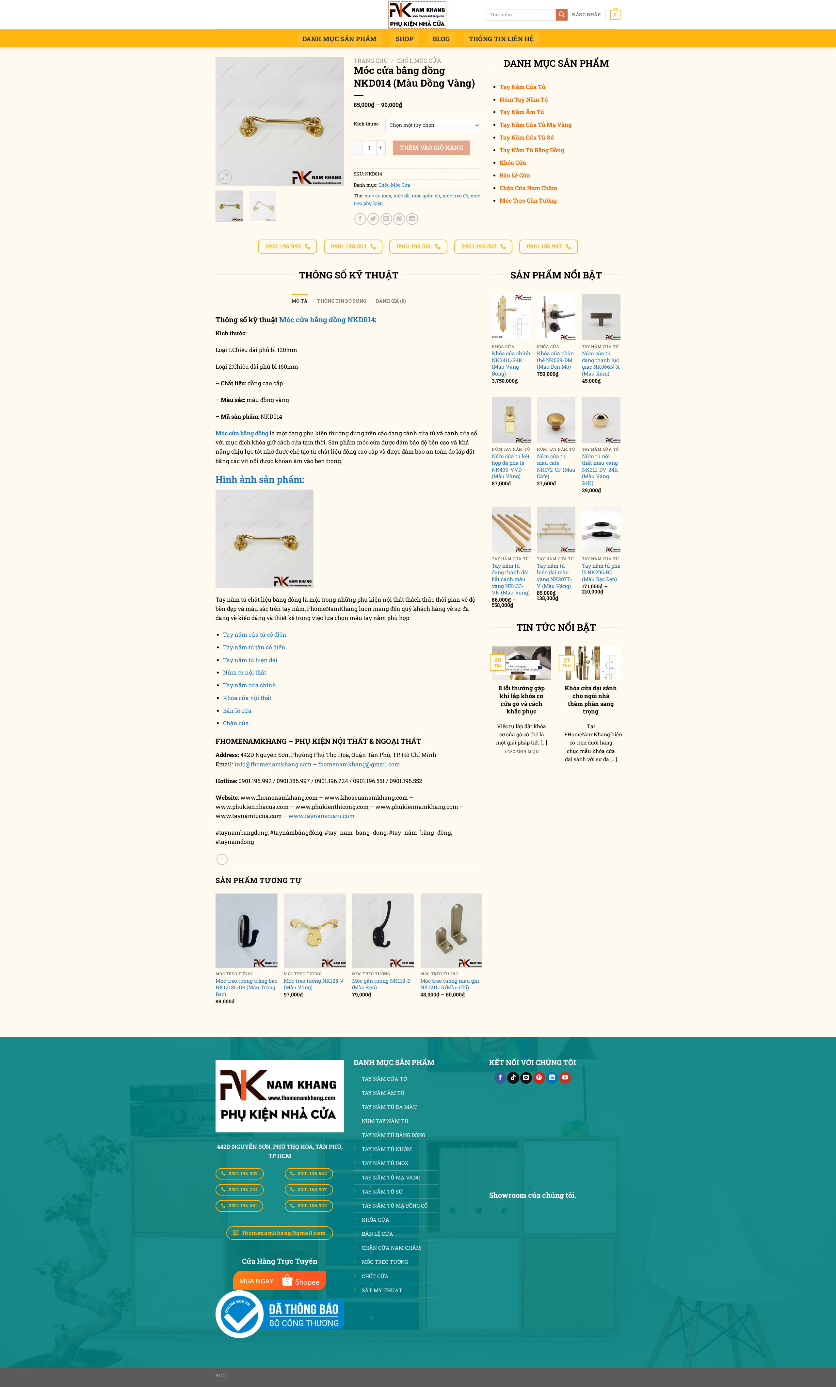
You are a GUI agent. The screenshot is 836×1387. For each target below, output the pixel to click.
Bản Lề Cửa (515, 175)
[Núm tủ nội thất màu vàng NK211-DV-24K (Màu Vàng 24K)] (601, 420)
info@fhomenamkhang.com (273, 764)
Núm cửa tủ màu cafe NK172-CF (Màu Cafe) (556, 466)
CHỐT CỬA (375, 1276)
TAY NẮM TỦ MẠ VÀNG (391, 1177)
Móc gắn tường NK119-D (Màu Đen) (381, 984)
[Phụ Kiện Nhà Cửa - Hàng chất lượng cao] (418, 14)
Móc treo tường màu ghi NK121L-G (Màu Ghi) (449, 984)
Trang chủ (371, 60)
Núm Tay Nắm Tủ (524, 99)
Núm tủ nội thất (244, 672)
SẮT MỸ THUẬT (382, 1290)
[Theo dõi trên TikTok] (513, 1078)
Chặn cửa (236, 723)
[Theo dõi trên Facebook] (500, 1078)
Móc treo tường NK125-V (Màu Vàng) (314, 984)
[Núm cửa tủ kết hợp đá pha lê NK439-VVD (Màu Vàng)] (511, 420)
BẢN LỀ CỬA (377, 1233)
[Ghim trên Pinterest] (399, 219)
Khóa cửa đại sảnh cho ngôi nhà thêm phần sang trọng (591, 699)
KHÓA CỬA (375, 1219)
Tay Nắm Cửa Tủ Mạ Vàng (535, 124)
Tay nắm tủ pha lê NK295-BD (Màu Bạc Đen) (601, 572)
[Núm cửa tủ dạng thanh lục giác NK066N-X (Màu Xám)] (601, 317)
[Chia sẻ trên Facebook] (360, 219)
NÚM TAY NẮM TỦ (385, 1120)
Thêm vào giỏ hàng (431, 147)
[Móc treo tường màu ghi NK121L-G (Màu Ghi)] (451, 931)
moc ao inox (377, 195)
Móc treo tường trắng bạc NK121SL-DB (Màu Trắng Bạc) (246, 987)
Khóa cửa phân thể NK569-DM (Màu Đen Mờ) (555, 360)
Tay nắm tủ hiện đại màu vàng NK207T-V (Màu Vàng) (554, 575)
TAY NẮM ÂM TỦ (383, 1092)
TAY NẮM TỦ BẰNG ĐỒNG (393, 1134)
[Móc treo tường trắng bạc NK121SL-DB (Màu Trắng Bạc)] (247, 931)
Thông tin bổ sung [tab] (341, 301)
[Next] (482, 955)
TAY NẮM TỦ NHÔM (387, 1148)
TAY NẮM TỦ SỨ (382, 1191)
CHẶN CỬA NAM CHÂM (391, 1247)
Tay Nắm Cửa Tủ (522, 87)
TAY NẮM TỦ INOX (385, 1163)
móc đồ (402, 195)
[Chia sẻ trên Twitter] (373, 219)
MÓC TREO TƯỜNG (385, 1261)
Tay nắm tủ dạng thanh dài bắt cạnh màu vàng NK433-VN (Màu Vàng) (511, 579)
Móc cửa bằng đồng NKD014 (326, 319)
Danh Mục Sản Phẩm (339, 39)
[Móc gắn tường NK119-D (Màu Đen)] (383, 931)
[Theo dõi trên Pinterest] (539, 1078)
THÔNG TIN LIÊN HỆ (501, 39)
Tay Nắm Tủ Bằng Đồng (532, 150)
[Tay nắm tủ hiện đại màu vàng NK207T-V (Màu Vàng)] (556, 530)
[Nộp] (562, 15)
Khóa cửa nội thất (247, 698)
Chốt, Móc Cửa (418, 60)
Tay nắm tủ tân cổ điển (254, 647)
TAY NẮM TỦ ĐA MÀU (389, 1106)
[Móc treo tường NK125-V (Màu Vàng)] (315, 931)
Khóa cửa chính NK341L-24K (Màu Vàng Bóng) (511, 363)
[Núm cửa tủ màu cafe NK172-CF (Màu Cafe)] (556, 420)
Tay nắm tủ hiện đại (250, 660)
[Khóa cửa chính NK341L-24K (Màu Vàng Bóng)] (511, 317)
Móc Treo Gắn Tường (528, 200)
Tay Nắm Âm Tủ (522, 112)
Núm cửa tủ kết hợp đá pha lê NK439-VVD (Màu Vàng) (511, 466)
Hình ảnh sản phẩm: (260, 479)
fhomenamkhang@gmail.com (359, 764)
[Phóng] (225, 177)
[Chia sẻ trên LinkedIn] (412, 219)
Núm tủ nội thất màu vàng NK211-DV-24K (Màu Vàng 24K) (600, 469)
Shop (404, 39)
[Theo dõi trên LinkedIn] (552, 1078)
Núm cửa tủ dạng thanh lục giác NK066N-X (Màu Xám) (601, 363)
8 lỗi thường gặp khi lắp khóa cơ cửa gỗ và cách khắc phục (522, 699)
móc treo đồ (455, 195)
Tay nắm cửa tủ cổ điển (254, 634)
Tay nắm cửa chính (249, 685)
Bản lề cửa (237, 710)
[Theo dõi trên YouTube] (565, 1078)
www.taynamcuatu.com (321, 816)
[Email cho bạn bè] (386, 219)
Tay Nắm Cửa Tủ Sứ (527, 137)
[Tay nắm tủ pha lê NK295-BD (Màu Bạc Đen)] (601, 530)
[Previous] (216, 955)
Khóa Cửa (513, 162)
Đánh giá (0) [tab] (391, 301)
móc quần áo (426, 195)
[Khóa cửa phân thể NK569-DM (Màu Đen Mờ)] (556, 317)
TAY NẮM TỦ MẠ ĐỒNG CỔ (394, 1205)
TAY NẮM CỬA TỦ (384, 1078)
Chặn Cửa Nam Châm (528, 188)
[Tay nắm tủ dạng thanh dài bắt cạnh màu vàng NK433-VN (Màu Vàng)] (511, 530)
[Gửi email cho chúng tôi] (526, 1078)
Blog (441, 39)
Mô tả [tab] (299, 301)
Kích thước (366, 124)
